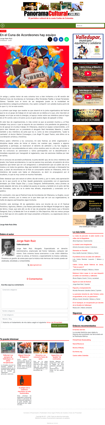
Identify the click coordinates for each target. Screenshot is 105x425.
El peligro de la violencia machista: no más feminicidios (24, 390)
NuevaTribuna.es (78, 344)
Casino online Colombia (80, 355)
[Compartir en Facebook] (55, 39)
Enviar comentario (59, 326)
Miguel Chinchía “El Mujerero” (24, 356)
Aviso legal (51, 413)
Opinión (3, 31)
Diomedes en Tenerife (80, 250)
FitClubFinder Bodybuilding (82, 340)
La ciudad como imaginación (82, 244)
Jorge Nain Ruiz (6, 38)
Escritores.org (77, 351)
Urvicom (56, 423)
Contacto (26, 413)
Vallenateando (23, 244)
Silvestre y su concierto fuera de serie (40, 357)
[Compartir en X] (50, 39)
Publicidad (43, 413)
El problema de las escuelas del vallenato (86, 257)
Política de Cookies (62, 413)
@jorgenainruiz (36, 265)
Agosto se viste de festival (82, 282)
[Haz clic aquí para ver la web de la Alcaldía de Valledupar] (88, 46)
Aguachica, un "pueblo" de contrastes (56, 357)
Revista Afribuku (78, 348)
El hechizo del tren (79, 329)
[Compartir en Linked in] (61, 39)
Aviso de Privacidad (54, 322)
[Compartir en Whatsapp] (66, 39)
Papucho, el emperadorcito (82, 288)
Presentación (35, 413)
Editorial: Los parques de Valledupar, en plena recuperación (8, 359)
